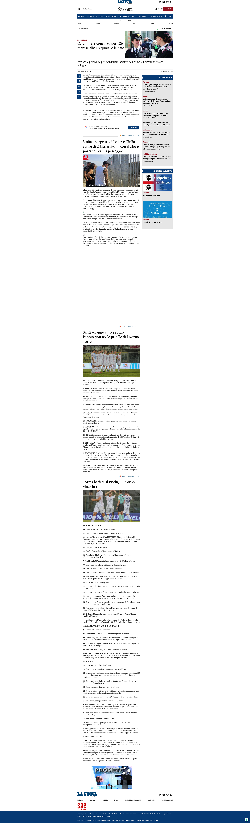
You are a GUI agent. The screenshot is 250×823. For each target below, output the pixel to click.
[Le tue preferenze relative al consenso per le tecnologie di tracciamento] (246, 819)
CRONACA (115, 16)
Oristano (170, 23)
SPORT (108, 16)
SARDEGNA (90, 16)
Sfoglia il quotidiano (86, 9)
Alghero (98, 23)
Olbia (152, 23)
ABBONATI (168, 9)
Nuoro (134, 23)
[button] (112, 777)
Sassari (79, 23)
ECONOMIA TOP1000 (156, 16)
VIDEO (132, 16)
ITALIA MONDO (100, 16)
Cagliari (116, 23)
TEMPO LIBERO (124, 16)
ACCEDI (160, 9)
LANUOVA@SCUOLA (142, 16)
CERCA (170, 16)
